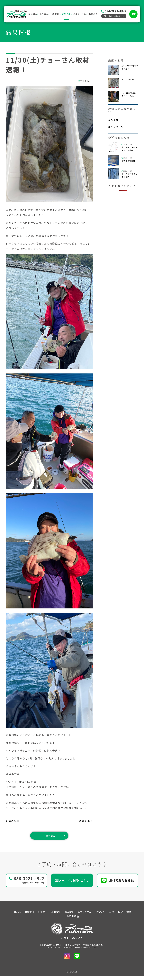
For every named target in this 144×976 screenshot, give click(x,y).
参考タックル (79, 14)
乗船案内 (32, 14)
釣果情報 (66, 14)
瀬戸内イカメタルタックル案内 (129, 149)
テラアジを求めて (129, 79)
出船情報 (55, 14)
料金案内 (44, 14)
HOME (17, 911)
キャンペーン (115, 127)
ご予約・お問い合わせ (120, 911)
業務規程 (71, 916)
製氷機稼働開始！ (129, 160)
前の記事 (14, 821)
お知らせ (93, 14)
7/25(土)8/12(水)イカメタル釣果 (129, 94)
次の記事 (84, 821)
